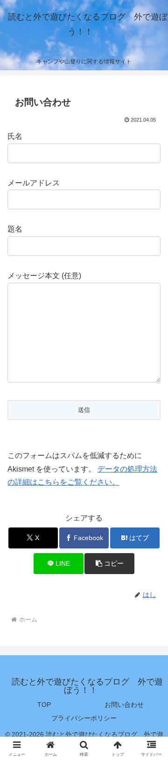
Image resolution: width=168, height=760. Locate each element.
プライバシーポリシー (84, 718)
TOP (44, 704)
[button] (109, 563)
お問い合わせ (124, 704)
